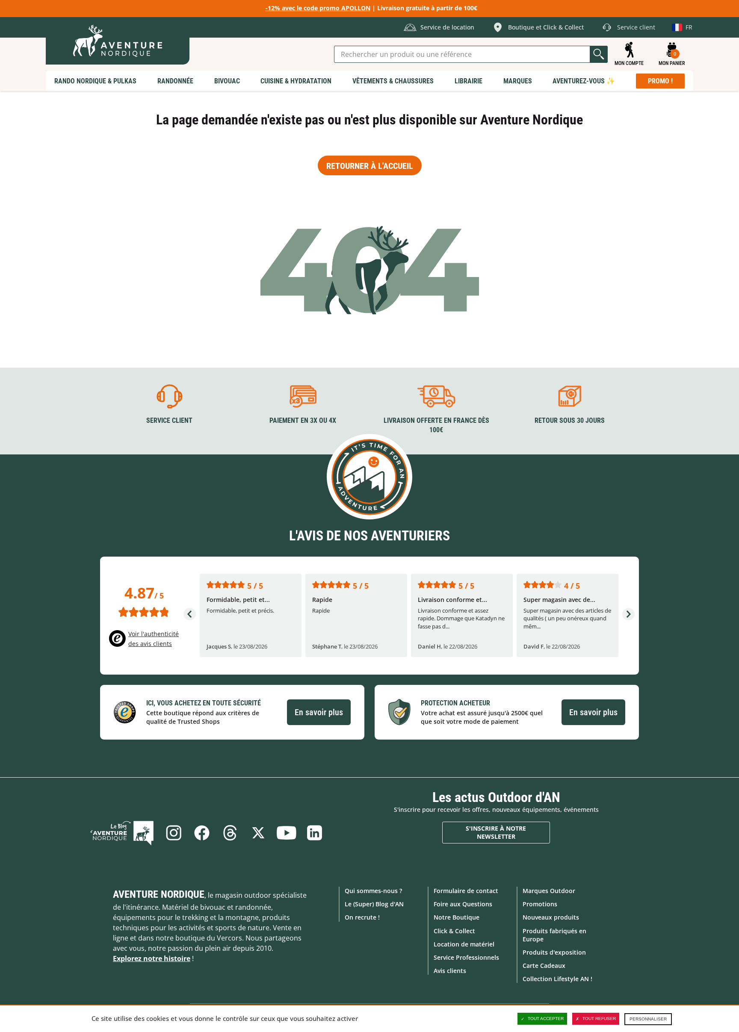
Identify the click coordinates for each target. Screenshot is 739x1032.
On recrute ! (362, 917)
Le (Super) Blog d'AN (374, 904)
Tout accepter (546, 1018)
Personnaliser (648, 1019)
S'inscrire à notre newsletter (496, 832)
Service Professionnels (466, 957)
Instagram (173, 833)
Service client (169, 420)
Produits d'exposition (554, 952)
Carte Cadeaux (544, 965)
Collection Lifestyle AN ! (557, 979)
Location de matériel (464, 944)
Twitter (258, 833)
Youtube (286, 833)
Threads (230, 833)
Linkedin (314, 833)
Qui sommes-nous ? (373, 891)
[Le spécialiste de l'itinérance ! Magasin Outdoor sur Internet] (117, 41)
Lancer (599, 54)
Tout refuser (599, 1018)
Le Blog (122, 832)
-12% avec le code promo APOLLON (318, 8)
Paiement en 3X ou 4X (302, 420)
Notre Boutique (456, 917)
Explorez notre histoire (151, 958)
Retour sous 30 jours (570, 420)
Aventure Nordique (158, 894)
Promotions (540, 904)
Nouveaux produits (551, 917)
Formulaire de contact (466, 891)
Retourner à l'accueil (369, 166)
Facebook (202, 833)
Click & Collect (454, 931)
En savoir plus (319, 712)
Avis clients (450, 971)
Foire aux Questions (463, 904)
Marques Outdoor (549, 891)
